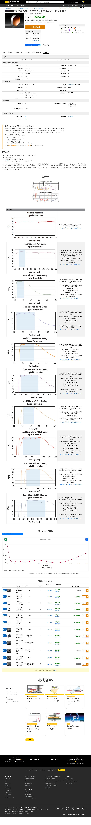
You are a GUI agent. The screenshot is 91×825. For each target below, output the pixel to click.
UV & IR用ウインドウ (29, 8)
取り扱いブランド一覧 (9, 797)
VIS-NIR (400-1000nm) (8, 533)
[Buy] (87, 590)
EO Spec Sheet (66, 32)
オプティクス (11, 8)
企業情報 (22, 5)
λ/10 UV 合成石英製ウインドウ (40, 8)
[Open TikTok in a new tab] (82, 809)
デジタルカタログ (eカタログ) (72, 780)
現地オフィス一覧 (13, 761)
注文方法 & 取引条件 (29, 778)
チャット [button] (36, 759)
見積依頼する (36, 40)
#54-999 (49, 636)
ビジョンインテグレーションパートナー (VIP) (55, 780)
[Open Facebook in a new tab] (57, 809)
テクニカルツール (12, 694)
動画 (9, 696)
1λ (5, 161)
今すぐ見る (34, 702)
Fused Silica (70, 84)
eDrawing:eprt (79, 30)
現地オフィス (8, 783)
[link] (84, 1)
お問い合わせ (83, 5)
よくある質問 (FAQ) (13, 701)
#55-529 (49, 596)
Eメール (56, 759)
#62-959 (49, 650)
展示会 (6, 780)
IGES (71, 30)
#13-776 (49, 664)
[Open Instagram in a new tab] (77, 809)
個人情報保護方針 (8, 813)
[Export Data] (86, 539)
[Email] (81, 7)
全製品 (6, 8)
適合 (26, 116)
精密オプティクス (29, 791)
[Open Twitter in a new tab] (62, 809)
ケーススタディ (8, 790)
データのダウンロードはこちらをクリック (71, 228)
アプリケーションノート (14, 692)
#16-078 (49, 658)
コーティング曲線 (25, 52)
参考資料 (46, 52)
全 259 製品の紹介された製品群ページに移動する (70, 7)
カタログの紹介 (69, 778)
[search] (45, 2)
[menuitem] (8, 5)
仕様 (4, 52)
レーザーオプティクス (29, 796)
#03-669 (49, 615)
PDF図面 (64, 30)
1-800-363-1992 (76, 5)
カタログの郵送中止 (70, 783)
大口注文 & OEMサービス (51, 783)
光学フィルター (28, 794)
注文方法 (20, 813)
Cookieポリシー (15, 813)
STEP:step (77, 27)
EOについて (7, 778)
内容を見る (70, 116)
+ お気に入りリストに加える (33, 45)
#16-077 (49, 629)
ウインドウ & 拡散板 (20, 8)
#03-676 (49, 609)
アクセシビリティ (25, 813)
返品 (26, 780)
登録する (61, 770)
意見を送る (27, 785)
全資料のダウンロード (78, 32)
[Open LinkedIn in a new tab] (72, 809)
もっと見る (30, 739)
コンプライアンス (8, 792)
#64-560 (49, 590)
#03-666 (49, 622)
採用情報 (7, 785)
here (55, 670)
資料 (17, 5)
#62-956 (49, 643)
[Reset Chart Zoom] (5, 539)
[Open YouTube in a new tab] (67, 809)
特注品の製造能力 (12, 145)
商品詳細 (10, 52)
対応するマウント (36, 52)
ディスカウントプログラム (51, 778)
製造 (12, 5)
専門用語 (10, 699)
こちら (29, 145)
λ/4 (8, 161)
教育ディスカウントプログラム (52, 785)
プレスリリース (8, 787)
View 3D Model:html (67, 27)
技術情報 (17, 52)
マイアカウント (75, 2)
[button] (76, 5)
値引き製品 (48, 787)
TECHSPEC (8, 794)
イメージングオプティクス (30, 798)
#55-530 (49, 603)
